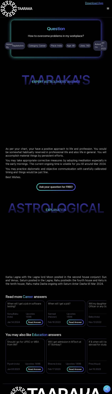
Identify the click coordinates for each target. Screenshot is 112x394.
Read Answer (34, 322)
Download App (94, 3)
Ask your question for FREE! (56, 186)
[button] (108, 8)
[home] (16, 9)
